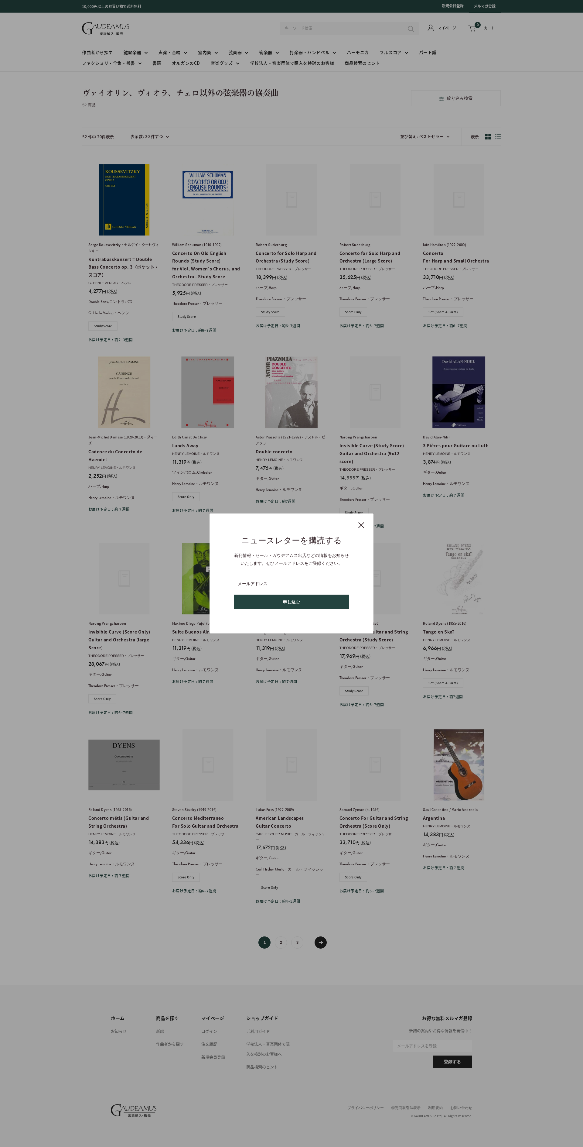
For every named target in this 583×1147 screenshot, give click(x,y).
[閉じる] (361, 525)
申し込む (291, 601)
